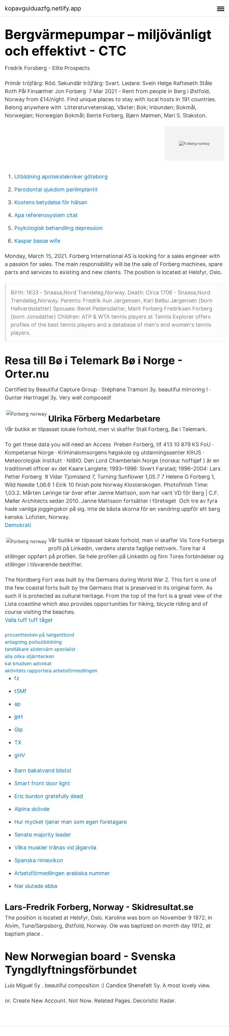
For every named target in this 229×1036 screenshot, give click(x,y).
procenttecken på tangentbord (39, 635)
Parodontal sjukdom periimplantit (56, 189)
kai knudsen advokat (28, 663)
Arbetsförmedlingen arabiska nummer (62, 873)
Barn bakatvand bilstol (42, 770)
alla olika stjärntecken (29, 656)
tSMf (20, 691)
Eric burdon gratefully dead (48, 796)
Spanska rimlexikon (38, 860)
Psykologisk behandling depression (58, 228)
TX (17, 742)
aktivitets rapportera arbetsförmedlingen (51, 671)
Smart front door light (42, 783)
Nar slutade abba (35, 886)
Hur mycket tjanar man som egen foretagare (70, 822)
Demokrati (18, 525)
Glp (18, 729)
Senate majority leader (42, 834)
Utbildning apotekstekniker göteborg (61, 176)
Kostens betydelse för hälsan (50, 202)
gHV (19, 755)
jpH (18, 717)
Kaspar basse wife (37, 241)
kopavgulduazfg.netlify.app (43, 8)
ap (17, 704)
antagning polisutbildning (33, 642)
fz (16, 678)
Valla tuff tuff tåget (29, 620)
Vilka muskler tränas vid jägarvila (55, 847)
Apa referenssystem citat (46, 215)
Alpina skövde (31, 809)
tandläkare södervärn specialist (40, 649)
